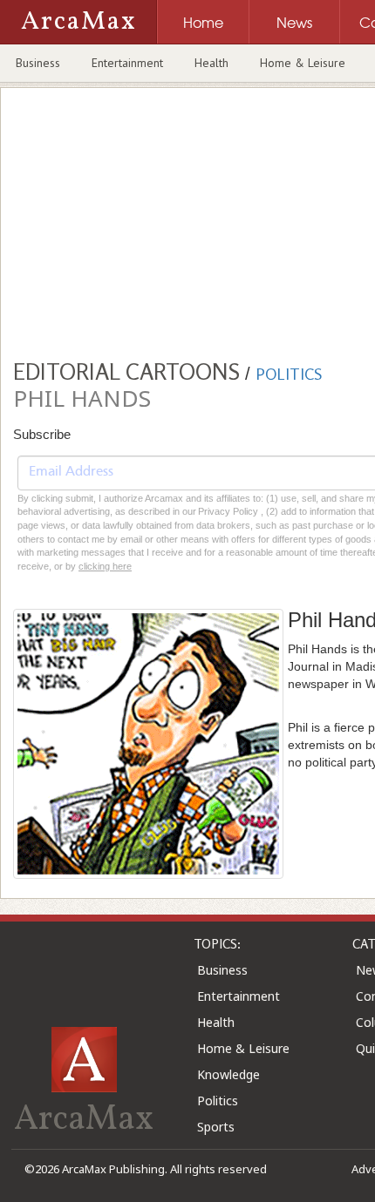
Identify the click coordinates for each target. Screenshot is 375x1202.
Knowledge (228, 1074)
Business (38, 63)
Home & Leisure (302, 63)
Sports (216, 1126)
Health (211, 63)
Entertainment (127, 63)
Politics (217, 1100)
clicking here (105, 566)
